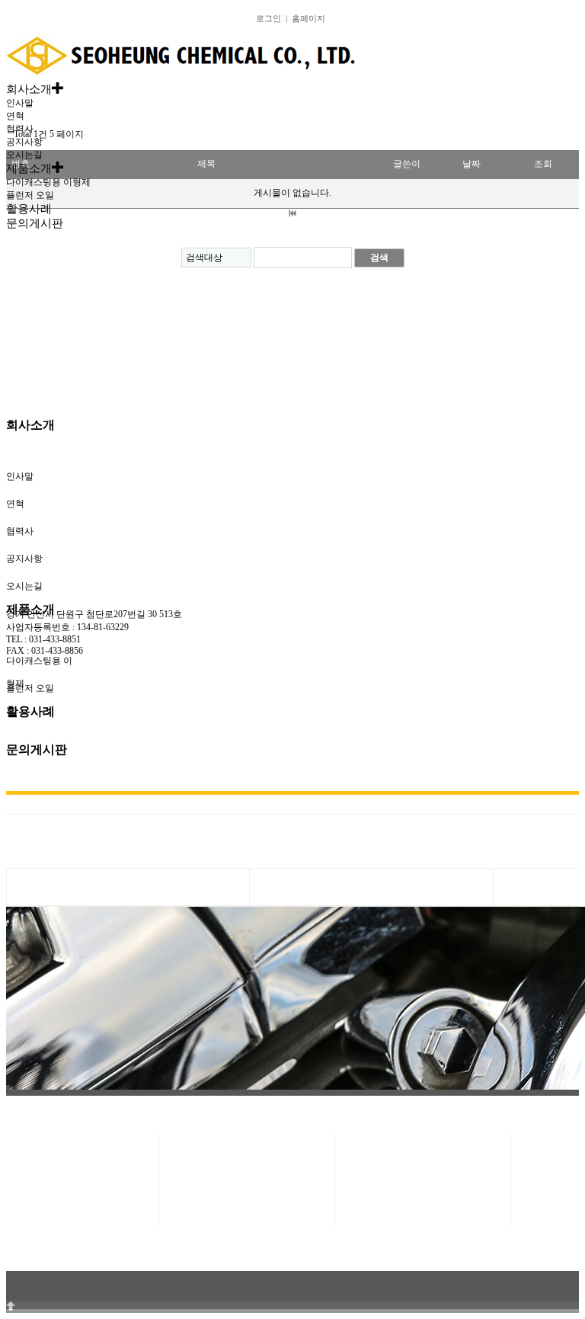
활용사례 (30, 711)
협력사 (20, 128)
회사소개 (30, 424)
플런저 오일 (30, 195)
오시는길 (24, 154)
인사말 (20, 103)
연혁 (15, 115)
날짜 (471, 163)
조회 (543, 163)
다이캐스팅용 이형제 (48, 182)
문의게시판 (36, 749)
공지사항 (24, 141)
